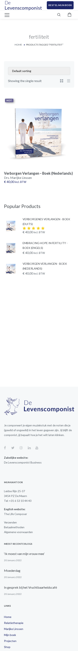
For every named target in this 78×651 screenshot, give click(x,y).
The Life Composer (15, 514)
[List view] (68, 80)
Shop (7, 647)
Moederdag (12, 570)
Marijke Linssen (13, 629)
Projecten (10, 641)
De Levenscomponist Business (23, 462)
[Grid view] (61, 80)
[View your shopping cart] (70, 15)
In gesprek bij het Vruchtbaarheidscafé (30, 587)
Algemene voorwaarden (18, 532)
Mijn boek (10, 635)
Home (18, 44)
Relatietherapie (13, 623)
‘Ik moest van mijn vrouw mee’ (24, 554)
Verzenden (10, 522)
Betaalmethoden (14, 527)
